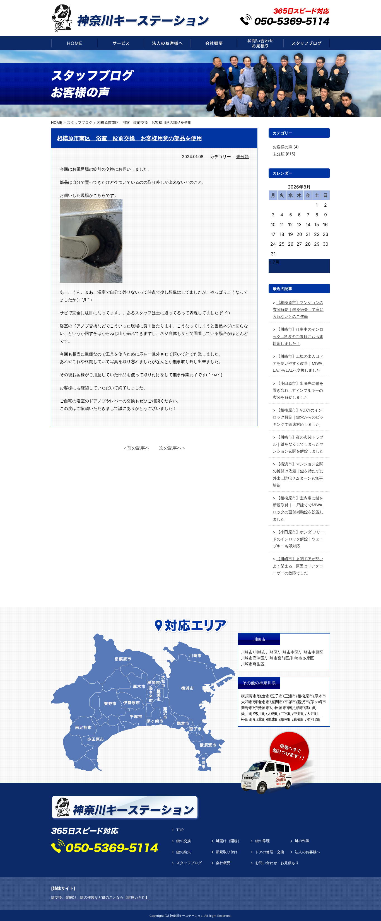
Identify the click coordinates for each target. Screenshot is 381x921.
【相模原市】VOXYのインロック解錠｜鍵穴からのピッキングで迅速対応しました (298, 417)
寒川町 (260, 713)
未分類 (242, 156)
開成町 (273, 719)
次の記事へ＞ (172, 448)
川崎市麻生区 (252, 663)
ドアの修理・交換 (269, 852)
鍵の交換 (183, 840)
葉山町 (311, 707)
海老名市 (262, 701)
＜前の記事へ (136, 448)
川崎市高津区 (252, 658)
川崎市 (247, 652)
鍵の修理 (262, 840)
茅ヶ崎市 (318, 701)
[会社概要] (214, 43)
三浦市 (290, 695)
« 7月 (274, 262)
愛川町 (247, 713)
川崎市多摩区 (302, 658)
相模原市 (305, 695)
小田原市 (279, 707)
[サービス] (121, 43)
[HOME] (74, 43)
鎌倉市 (264, 695)
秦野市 (247, 707)
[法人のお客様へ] (167, 43)
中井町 (299, 713)
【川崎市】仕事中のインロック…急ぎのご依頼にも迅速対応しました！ (298, 336)
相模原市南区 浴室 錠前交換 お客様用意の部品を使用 (129, 138)
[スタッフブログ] (306, 43)
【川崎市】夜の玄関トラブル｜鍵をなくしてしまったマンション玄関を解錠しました (298, 444)
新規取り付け (227, 852)
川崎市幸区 (288, 652)
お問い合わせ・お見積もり (277, 862)
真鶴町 (299, 719)
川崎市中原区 (311, 652)
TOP (180, 830)
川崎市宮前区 (277, 658)
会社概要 (223, 862)
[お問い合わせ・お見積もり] (260, 43)
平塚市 (290, 701)
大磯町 (273, 713)
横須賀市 (249, 695)
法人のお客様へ (307, 852)
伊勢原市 (262, 707)
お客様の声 (282, 146)
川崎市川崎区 (266, 652)
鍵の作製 (302, 840)
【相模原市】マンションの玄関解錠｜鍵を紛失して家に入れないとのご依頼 (298, 309)
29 (317, 244)
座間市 (277, 701)
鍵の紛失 (183, 852)
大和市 (247, 701)
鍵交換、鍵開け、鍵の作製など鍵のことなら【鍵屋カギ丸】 (100, 897)
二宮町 (286, 713)
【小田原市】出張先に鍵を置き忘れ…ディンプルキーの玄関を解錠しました (298, 390)
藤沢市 (303, 701)
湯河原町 (314, 719)
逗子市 (277, 695)
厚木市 (320, 695)
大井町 (312, 713)
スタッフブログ (189, 862)
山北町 (260, 719)
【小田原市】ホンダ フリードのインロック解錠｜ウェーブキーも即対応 (298, 539)
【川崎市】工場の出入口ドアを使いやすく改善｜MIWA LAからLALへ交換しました (298, 363)
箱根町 (286, 719)
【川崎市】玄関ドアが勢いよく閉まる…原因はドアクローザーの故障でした (298, 565)
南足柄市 (296, 707)
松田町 (247, 719)
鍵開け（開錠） (228, 840)
